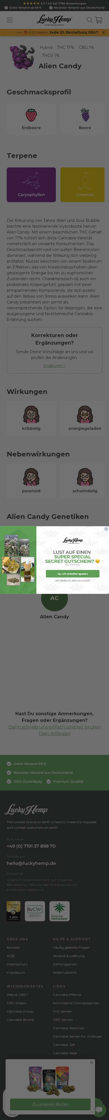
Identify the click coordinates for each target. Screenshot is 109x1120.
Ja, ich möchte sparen (72, 573)
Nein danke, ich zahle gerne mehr (72, 580)
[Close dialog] (106, 529)
